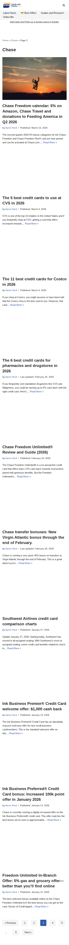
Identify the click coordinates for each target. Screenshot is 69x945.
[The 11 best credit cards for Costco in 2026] (34, 251)
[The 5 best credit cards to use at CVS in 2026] (34, 170)
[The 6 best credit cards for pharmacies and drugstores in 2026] (34, 333)
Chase (14, 40)
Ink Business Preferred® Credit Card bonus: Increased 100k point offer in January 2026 (33, 794)
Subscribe (8, 17)
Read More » (50, 142)
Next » (28, 932)
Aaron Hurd (11, 128)
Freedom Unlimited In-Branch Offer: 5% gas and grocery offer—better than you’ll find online (33, 880)
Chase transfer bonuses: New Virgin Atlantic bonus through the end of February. (33, 537)
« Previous (10, 922)
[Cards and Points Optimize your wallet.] (12, 5)
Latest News (9, 13)
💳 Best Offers (28, 13)
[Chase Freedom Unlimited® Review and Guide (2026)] (34, 419)
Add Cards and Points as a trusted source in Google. (34, 22)
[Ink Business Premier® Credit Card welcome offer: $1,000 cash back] (34, 676)
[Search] (64, 5)
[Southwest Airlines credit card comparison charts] (34, 591)
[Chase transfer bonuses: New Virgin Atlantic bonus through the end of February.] (34, 504)
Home (5, 40)
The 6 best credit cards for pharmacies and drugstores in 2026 (29, 365)
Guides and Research (52, 13)
